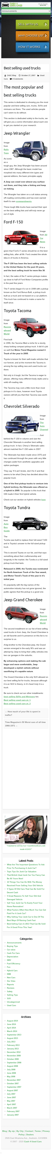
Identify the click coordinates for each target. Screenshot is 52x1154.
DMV (9, 960)
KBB (9, 974)
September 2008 (14, 1063)
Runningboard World (7, 330)
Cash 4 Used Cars (33, 1141)
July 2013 (11, 1042)
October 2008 (13, 1059)
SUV (9, 998)
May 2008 (11, 1076)
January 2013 (13, 1049)
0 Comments (18, 79)
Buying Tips (12, 946)
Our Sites (11, 981)
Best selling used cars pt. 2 (17, 703)
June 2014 (11, 1024)
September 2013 (14, 1035)
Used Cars (11, 1005)
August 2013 (12, 1038)
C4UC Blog (11, 75)
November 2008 (14, 1056)
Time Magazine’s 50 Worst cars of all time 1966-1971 (25, 724)
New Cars (11, 977)
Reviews (10, 988)
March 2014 (12, 1031)
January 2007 (13, 1115)
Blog (4, 1131)
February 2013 (13, 1045)
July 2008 (11, 1070)
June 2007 (11, 1097)
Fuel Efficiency (13, 964)
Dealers (30, 1134)
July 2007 (11, 1094)
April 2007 (11, 1104)
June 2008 (11, 1073)
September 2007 (14, 1087)
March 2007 (12, 1108)
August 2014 (12, 1021)
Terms (38, 1131)
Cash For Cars (13, 953)
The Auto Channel (44, 426)
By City (20, 1131)
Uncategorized (13, 1002)
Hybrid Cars (12, 971)
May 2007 (11, 1101)
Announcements (14, 943)
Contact (29, 1131)
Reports (10, 984)
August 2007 (12, 1090)
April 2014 (11, 1028)
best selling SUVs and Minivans (19, 696)
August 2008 (12, 1066)
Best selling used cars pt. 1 (17, 700)
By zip (12, 1131)
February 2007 (13, 1111)
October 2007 (13, 1083)
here (43, 499)
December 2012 (14, 1052)
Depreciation (12, 957)
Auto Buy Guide (7, 527)
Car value (11, 950)
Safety (9, 991)
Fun (8, 967)
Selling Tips (12, 995)
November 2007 (14, 1080)
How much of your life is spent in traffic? (22, 713)
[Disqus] (26, 771)
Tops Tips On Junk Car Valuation (21, 872)
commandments (24, 201)
